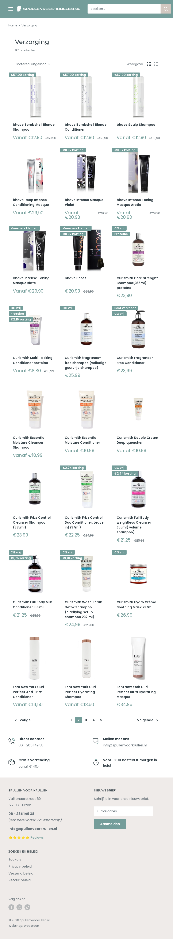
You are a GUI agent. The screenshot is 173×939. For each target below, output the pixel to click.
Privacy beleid (20, 866)
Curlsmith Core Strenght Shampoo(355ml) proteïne (137, 283)
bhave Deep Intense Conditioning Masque (31, 202)
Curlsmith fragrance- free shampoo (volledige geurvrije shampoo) (86, 363)
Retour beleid (19, 880)
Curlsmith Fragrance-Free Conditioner (135, 360)
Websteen (31, 926)
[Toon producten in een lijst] (156, 64)
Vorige (25, 720)
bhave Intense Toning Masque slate (31, 280)
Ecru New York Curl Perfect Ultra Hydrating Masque (136, 692)
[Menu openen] (10, 9)
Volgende (145, 720)
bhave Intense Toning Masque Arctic (135, 202)
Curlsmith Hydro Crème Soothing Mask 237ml (136, 604)
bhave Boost (75, 278)
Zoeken (14, 859)
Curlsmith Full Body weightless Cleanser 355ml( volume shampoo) (134, 525)
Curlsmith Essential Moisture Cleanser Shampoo (29, 442)
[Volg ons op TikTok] (27, 907)
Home (12, 25)
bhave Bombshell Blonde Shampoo (34, 127)
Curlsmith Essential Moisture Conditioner (82, 440)
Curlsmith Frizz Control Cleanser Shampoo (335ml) (32, 522)
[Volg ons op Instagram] (19, 907)
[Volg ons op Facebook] (11, 907)
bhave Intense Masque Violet (84, 202)
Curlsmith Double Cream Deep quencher (137, 440)
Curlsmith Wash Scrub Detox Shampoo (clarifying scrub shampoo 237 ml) (83, 609)
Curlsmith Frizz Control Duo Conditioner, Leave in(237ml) (84, 522)
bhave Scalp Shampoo (136, 124)
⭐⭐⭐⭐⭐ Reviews (26, 837)
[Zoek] (166, 9)
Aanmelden (110, 823)
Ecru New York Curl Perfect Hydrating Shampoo (80, 692)
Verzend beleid (20, 873)
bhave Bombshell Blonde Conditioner (86, 127)
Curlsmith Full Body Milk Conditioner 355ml (32, 604)
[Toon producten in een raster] (149, 64)
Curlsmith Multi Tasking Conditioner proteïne (33, 360)
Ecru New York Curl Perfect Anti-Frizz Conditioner (28, 692)
